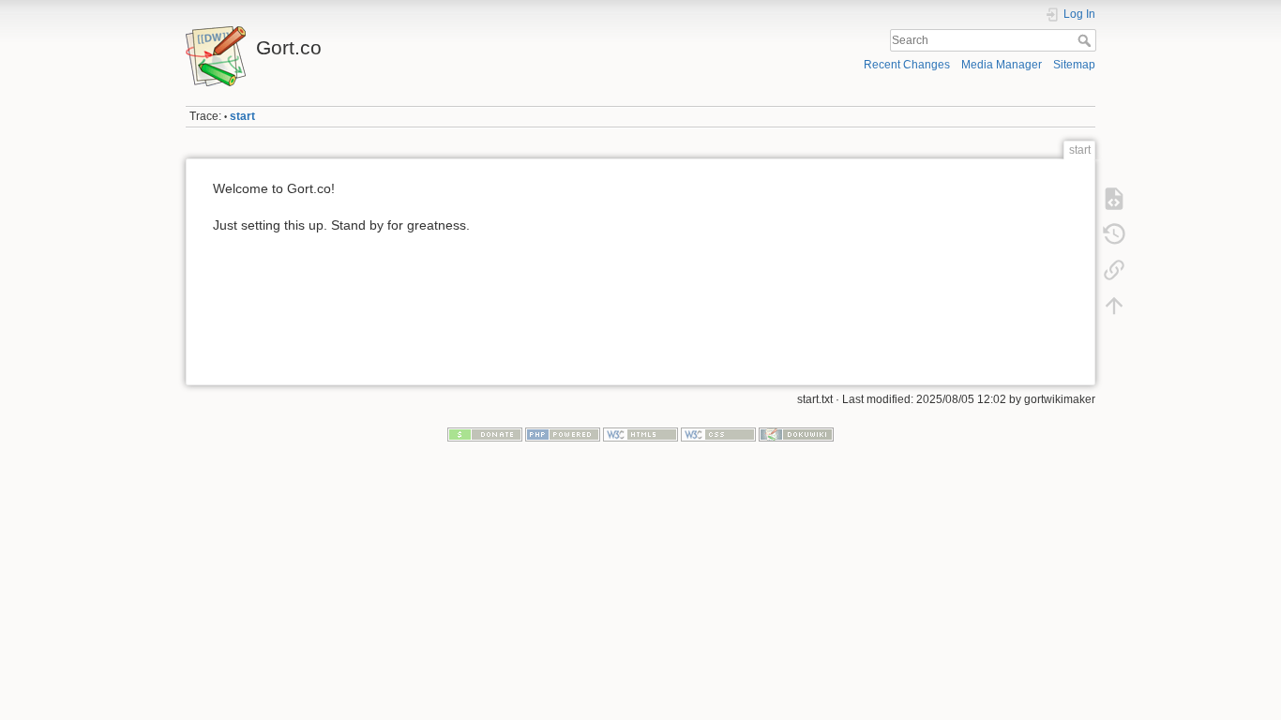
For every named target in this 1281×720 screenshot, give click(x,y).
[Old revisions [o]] (1114, 234)
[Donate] (484, 434)
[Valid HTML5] (640, 434)
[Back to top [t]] (1114, 305)
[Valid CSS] (718, 434)
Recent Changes (907, 64)
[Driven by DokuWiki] (796, 434)
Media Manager (1001, 64)
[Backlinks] (1114, 270)
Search (1086, 40)
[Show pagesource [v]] (1114, 199)
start (242, 116)
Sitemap (1074, 64)
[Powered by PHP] (562, 434)
